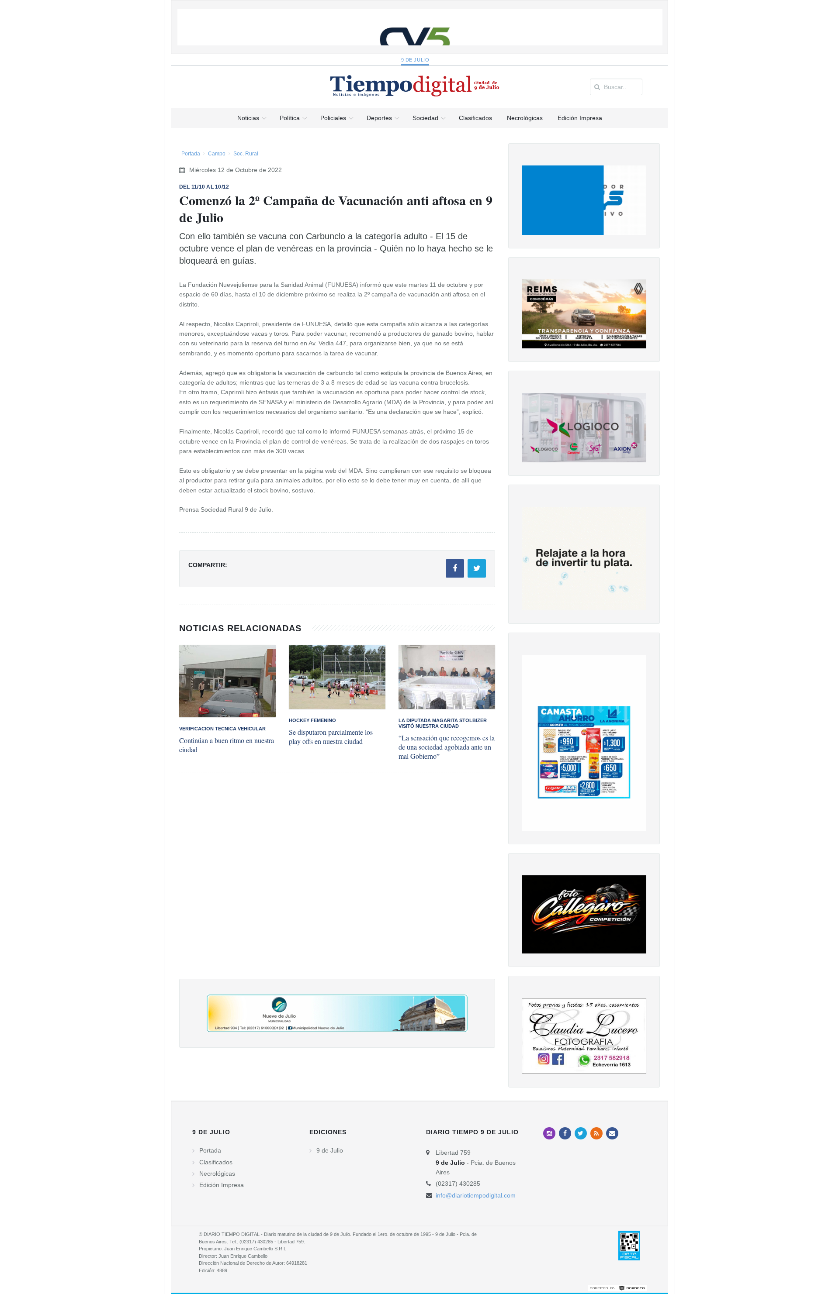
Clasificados (215, 1162)
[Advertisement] (337, 884)
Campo (216, 154)
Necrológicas (217, 1173)
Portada (190, 154)
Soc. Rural (245, 154)
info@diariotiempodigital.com (476, 1195)
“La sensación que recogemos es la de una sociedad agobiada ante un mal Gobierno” (447, 747)
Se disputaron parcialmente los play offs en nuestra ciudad (331, 736)
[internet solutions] (617, 1287)
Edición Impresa (221, 1184)
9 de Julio (415, 59)
